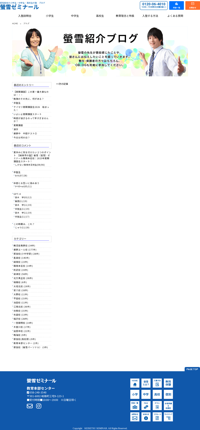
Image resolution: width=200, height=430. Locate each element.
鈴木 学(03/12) (23, 197)
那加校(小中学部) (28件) (26, 253)
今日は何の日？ (22, 137)
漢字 (16, 129)
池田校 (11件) (21, 302)
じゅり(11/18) (22, 227)
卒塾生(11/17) (22, 216)
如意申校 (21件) (22, 331)
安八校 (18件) (21, 290)
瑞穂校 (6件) (20, 282)
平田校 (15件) (21, 298)
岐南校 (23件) (21, 261)
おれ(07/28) (21, 175)
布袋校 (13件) (21, 314)
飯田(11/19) (21, 201)
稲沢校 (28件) (21, 318)
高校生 (100, 16)
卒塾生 (17, 102)
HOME (15, 23)
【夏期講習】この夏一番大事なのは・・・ (31, 93)
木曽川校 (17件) (22, 326)
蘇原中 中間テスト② (25, 133)
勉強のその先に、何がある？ (29, 98)
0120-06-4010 (154, 5)
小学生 (50, 16)
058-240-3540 (37, 392)
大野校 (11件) (21, 294)
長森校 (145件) (21, 257)
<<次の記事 (62, 83)
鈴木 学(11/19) (23, 204)
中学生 (75, 16)
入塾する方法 (150, 16)
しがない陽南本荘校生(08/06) (30, 164)
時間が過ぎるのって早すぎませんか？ (31, 120)
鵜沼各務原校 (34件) (24, 245)
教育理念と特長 (125, 16)
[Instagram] (38, 406)
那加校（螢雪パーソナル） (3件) (31, 347)
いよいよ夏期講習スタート (28, 114)
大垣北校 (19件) (22, 286)
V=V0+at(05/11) (23, 186)
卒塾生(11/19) (22, 208)
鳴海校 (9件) (20, 334)
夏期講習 (18, 125)
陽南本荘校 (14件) (23, 265)
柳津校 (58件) (21, 274)
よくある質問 (175, 16)
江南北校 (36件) (22, 306)
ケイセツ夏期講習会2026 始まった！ (31, 108)
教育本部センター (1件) (26, 343)
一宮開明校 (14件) (23, 322)
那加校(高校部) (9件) (25, 339)
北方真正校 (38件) (23, 278)
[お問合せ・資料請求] (30, 406)
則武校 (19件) (21, 269)
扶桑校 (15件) (21, 310)
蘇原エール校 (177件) (25, 249)
